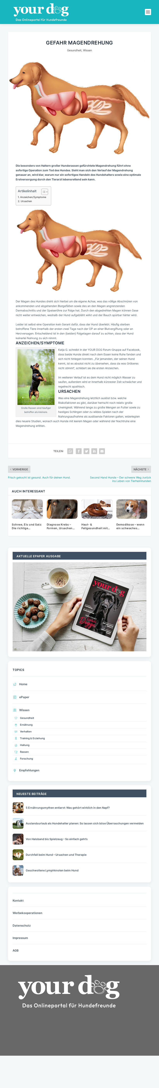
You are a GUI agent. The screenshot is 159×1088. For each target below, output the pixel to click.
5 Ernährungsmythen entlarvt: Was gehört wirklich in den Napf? (68, 807)
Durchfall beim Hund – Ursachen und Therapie (56, 854)
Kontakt (18, 900)
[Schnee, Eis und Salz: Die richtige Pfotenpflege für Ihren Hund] (27, 509)
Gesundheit (74, 50)
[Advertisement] (37, 1046)
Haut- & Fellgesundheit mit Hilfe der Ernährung (95, 528)
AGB (16, 950)
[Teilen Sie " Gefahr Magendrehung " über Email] (102, 451)
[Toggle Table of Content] (42, 192)
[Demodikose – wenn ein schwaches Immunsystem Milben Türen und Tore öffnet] (131, 509)
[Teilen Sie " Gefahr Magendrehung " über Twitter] (86, 451)
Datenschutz (22, 925)
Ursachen (26, 201)
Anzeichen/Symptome (33, 197)
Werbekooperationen (27, 913)
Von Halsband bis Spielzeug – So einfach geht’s (57, 839)
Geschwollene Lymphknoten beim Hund (52, 870)
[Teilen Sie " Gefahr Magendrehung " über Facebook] (79, 451)
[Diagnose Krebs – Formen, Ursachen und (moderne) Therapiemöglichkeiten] (62, 509)
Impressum (20, 938)
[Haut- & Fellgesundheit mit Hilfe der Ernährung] (96, 509)
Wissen (87, 50)
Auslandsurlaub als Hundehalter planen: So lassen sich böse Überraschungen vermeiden (85, 823)
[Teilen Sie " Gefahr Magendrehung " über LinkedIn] (94, 451)
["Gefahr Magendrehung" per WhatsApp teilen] (70, 451)
